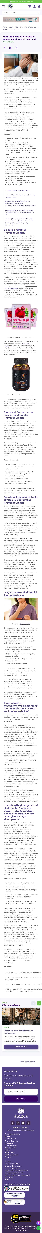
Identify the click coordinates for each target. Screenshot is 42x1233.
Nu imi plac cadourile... (31, 621)
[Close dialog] (39, 611)
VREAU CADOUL (31, 618)
